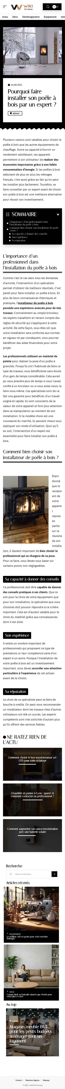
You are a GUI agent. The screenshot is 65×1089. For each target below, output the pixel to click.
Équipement (15, 934)
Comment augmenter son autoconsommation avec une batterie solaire (32, 830)
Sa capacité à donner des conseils (29, 233)
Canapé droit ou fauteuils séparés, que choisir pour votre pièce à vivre (29, 995)
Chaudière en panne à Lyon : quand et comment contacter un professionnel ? (32, 795)
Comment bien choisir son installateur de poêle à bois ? (34, 229)
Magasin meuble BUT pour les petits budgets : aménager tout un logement (32, 1033)
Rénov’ (16, 113)
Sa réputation (18, 240)
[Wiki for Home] (21, 6)
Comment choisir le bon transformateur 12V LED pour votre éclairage (32, 759)
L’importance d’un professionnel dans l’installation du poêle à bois (29, 223)
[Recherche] (48, 6)
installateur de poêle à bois (35, 303)
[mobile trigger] (5, 6)
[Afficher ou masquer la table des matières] (48, 215)
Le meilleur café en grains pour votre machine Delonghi (27, 937)
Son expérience (20, 237)
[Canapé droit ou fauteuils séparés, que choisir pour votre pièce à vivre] (31, 966)
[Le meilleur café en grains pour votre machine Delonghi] (31, 908)
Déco (12, 992)
